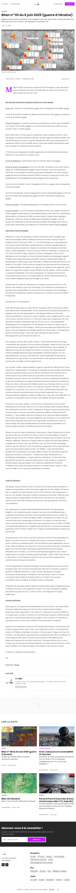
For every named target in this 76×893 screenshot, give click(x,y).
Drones (41, 795)
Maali (45, 889)
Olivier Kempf (5, 807)
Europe (41, 879)
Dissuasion (50, 879)
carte (36, 108)
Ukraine (4, 11)
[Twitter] (3, 864)
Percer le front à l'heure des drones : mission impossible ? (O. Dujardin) (56, 800)
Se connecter (58, 4)
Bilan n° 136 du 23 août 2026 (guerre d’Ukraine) (18, 753)
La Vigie (8, 25)
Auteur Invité (43, 770)
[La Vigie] (3, 25)
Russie (3, 748)
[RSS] (6, 864)
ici (59, 319)
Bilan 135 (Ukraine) (10, 798)
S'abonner (69, 4)
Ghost (40, 889)
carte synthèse (61, 225)
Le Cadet (33, 879)
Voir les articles (21, 686)
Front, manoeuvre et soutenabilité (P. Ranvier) (56, 753)
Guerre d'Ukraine (44, 748)
